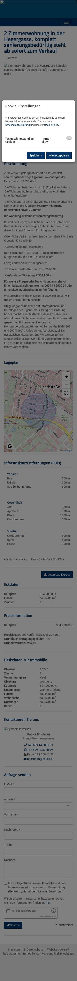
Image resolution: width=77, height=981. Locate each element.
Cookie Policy (51, 125)
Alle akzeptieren (59, 155)
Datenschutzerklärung (17, 125)
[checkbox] (69, 138)
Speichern (36, 155)
